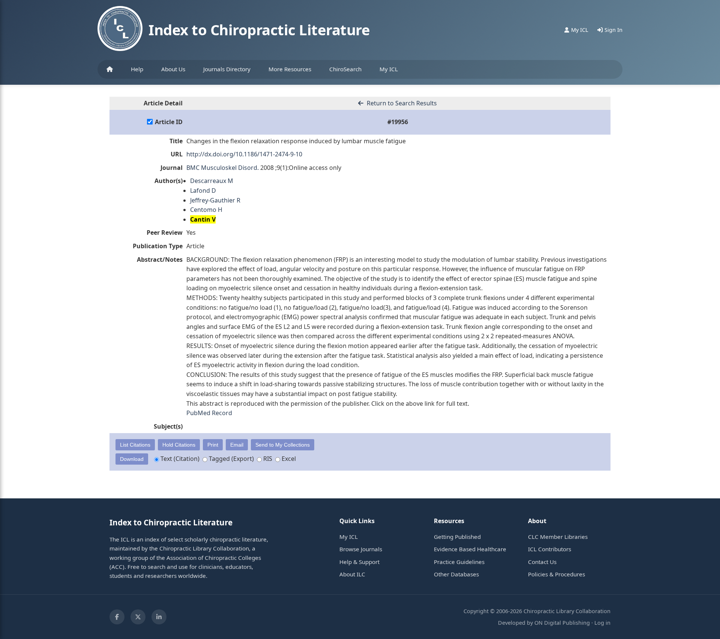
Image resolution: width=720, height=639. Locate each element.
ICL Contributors (549, 549)
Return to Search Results (401, 103)
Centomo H (206, 210)
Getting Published (457, 536)
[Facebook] (117, 616)
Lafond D (203, 190)
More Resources (289, 69)
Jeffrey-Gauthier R (215, 200)
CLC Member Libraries (558, 536)
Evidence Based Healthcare (470, 549)
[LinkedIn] (159, 616)
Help (137, 69)
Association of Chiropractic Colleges (213, 557)
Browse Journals (360, 549)
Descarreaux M (211, 181)
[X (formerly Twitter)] (138, 616)
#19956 (397, 122)
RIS (267, 458)
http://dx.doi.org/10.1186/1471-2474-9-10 (244, 154)
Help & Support (359, 562)
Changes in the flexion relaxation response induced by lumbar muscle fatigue (296, 141)
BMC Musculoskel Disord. (222, 168)
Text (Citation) (179, 458)
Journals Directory (226, 69)
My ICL (389, 69)
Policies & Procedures (556, 574)
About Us (173, 69)
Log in (602, 622)
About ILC (352, 574)
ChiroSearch (345, 69)
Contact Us (542, 562)
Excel (288, 458)
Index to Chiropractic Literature (259, 29)
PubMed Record (209, 413)
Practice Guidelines (459, 562)
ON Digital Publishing (562, 622)
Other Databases (456, 574)
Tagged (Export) (230, 458)
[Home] (110, 69)
